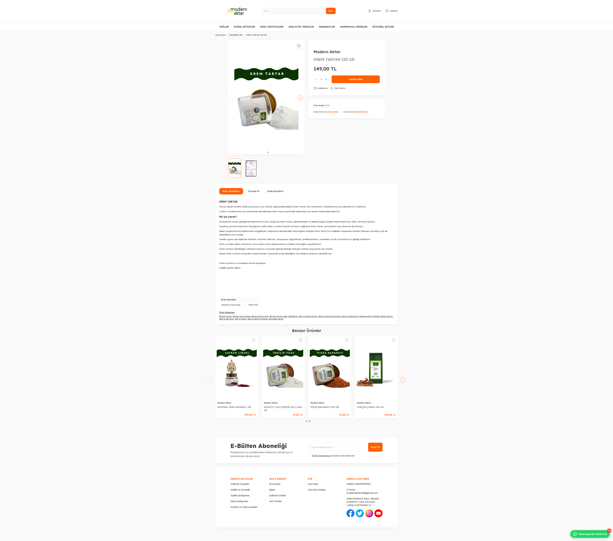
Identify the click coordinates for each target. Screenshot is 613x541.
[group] (266, 97)
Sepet (272, 489)
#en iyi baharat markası (329, 316)
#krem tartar (225, 316)
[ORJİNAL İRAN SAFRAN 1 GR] (236, 368)
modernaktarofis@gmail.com (362, 493)
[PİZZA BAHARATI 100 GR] (330, 368)
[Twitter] (360, 513)
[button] (265, 152)
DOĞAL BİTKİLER (244, 26)
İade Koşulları (275, 191)
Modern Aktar (327, 51)
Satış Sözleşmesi (239, 501)
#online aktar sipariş (383, 316)
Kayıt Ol (375, 447)
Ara (331, 10)
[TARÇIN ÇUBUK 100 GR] (376, 368)
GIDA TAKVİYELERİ (272, 26)
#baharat (293, 316)
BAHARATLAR (327, 26)
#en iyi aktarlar (226, 319)
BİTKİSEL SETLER (383, 26)
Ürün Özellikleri (231, 191)
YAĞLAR (224, 26)
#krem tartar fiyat (260, 316)
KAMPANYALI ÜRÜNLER (353, 26)
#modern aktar (276, 319)
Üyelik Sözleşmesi (239, 495)
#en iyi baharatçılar (308, 316)
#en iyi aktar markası (258, 319)
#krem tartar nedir (279, 316)
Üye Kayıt (313, 484)
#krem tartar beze (241, 316)
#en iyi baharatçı (350, 316)
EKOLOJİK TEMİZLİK (301, 26)
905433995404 (363, 484)
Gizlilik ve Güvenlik (240, 489)
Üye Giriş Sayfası (317, 489)
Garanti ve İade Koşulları (243, 507)
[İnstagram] (369, 513)
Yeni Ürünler (275, 501)
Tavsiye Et (253, 191)
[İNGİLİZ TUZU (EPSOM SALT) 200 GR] (283, 368)
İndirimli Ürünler (277, 495)
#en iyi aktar (241, 319)
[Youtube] (378, 513)
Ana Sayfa (220, 35)
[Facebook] (350, 513)
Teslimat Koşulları (239, 484)
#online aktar (365, 316)
